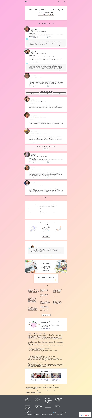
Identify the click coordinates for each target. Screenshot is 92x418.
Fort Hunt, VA (42, 301)
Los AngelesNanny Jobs (48, 400)
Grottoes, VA (46, 310)
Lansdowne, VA (55, 302)
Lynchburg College (43, 213)
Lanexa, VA (59, 301)
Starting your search (34, 379)
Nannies (26, 398)
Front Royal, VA (42, 303)
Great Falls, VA (48, 309)
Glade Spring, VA (47, 307)
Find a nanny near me (46, 315)
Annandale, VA (35, 292)
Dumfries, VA (42, 291)
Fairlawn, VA (45, 298)
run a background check (57, 359)
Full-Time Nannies (28, 387)
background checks (49, 335)
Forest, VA (41, 300)
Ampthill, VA (30, 292)
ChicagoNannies (57, 400)
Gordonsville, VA (42, 309)
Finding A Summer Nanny (34, 380)
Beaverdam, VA (34, 297)
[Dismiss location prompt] (89, 412)
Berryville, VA (34, 298)
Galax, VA (46, 306)
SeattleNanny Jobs (48, 407)
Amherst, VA (37, 291)
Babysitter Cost (37, 405)
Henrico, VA (59, 291)
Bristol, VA (34, 300)
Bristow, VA (29, 301)
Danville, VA (46, 289)
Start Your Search (46, 236)
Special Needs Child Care (29, 388)
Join (64, 1)
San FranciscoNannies (58, 398)
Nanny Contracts (27, 405)
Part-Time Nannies (49, 387)
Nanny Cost (36, 407)
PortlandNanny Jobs (48, 403)
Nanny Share (27, 400)
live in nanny (55, 350)
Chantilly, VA (30, 307)
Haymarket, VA (59, 290)
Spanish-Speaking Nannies (56, 387)
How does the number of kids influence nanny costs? (55, 381)
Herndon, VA (54, 292)
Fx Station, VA (47, 303)
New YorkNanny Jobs (48, 402)
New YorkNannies (57, 401)
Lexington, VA (59, 303)
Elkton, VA (41, 295)
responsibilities (55, 338)
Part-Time (46, 14)
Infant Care (39, 387)
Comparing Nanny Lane (28, 409)
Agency (26, 406)
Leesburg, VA (55, 303)
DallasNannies (57, 405)
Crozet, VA (29, 312)
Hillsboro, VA (58, 292)
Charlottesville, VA (34, 307)
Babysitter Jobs (28, 392)
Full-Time (40, 14)
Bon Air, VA (34, 299)
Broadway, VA (34, 301)
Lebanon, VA (59, 302)
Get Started (46, 148)
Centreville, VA (35, 306)
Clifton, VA (35, 310)
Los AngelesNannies (58, 399)
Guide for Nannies (27, 408)
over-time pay (41, 357)
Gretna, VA (41, 310)
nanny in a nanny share (39, 351)
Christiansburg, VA (30, 310)
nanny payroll (61, 335)
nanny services (36, 362)
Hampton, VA (55, 289)
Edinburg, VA (46, 294)
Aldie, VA (37, 289)
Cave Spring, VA (30, 306)
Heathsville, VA (55, 291)
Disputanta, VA (42, 290)
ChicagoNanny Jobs (48, 401)
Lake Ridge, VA (55, 301)
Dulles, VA (46, 290)
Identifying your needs (44, 379)
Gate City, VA (42, 307)
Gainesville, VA (42, 306)
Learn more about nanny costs (45, 328)
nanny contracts (55, 335)
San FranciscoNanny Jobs (48, 399)
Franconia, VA (47, 301)
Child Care (35, 392)
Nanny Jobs (39, 392)
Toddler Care (35, 388)
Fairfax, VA (41, 298)
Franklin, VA (42, 302)
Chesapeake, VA (30, 308)
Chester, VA (35, 308)
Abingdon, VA (30, 289)
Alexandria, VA (30, 290)
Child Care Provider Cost (38, 406)
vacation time (46, 357)
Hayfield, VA (54, 290)
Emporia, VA (45, 295)
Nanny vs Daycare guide (31, 366)
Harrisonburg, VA (59, 289)
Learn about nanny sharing (46, 270)
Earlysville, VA (42, 294)
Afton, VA (34, 289)
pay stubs (53, 356)
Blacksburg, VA (30, 299)
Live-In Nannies (44, 387)
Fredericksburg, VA (47, 302)
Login (59, 1)
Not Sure (51, 14)
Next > (46, 197)
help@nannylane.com (59, 414)
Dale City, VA (42, 289)
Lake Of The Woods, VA (56, 300)
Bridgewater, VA (30, 300)
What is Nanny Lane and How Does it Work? (45, 381)
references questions (54, 358)
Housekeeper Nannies (34, 387)
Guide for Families (28, 407)
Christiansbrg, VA (35, 309)
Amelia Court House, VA (31, 291)
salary (31, 356)
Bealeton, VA (30, 297)
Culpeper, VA (33, 312)
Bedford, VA (30, 298)
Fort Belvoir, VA (46, 300)
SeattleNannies (57, 406)
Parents (26, 399)
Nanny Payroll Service (28, 401)
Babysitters (32, 392)
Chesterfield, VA (30, 309)
